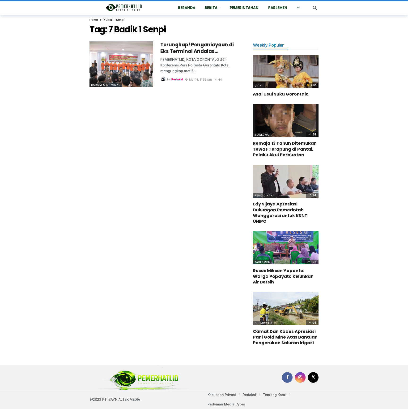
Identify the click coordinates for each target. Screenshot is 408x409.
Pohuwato (263, 323)
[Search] (315, 7)
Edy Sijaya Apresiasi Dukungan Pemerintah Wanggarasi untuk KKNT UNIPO (280, 212)
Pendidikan (264, 195)
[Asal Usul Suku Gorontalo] (286, 71)
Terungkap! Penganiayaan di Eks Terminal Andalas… (197, 48)
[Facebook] (287, 377)
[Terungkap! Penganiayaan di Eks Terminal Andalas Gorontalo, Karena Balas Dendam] (121, 64)
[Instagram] (300, 377)
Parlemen (262, 262)
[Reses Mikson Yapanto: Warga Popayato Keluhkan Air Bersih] (286, 247)
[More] (298, 8)
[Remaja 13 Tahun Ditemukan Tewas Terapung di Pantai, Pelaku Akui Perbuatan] (286, 120)
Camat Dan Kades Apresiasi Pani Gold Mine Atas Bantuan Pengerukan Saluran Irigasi (285, 337)
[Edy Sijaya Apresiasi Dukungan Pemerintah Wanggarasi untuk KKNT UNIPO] (286, 181)
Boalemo (262, 134)
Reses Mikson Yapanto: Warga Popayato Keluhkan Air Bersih (283, 276)
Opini (259, 85)
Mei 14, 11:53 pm (200, 79)
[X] (313, 377)
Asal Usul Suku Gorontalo (281, 94)
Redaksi (177, 79)
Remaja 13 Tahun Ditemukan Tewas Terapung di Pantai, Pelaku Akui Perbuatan (285, 149)
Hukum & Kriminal (105, 85)
